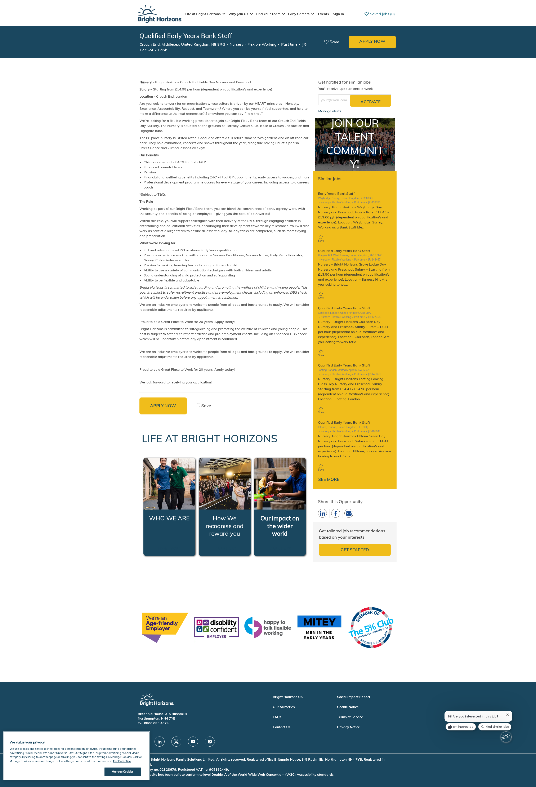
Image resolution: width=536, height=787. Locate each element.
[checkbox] (332, 42)
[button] (372, 42)
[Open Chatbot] (506, 737)
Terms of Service (350, 717)
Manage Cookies (122, 771)
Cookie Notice (348, 707)
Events (323, 14)
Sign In (338, 14)
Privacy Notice (348, 727)
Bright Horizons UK (288, 697)
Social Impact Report (353, 697)
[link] (329, 111)
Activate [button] (371, 101)
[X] (176, 742)
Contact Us (281, 727)
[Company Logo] (160, 13)
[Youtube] (193, 742)
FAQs (277, 717)
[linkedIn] (160, 742)
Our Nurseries (284, 707)
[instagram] (210, 742)
